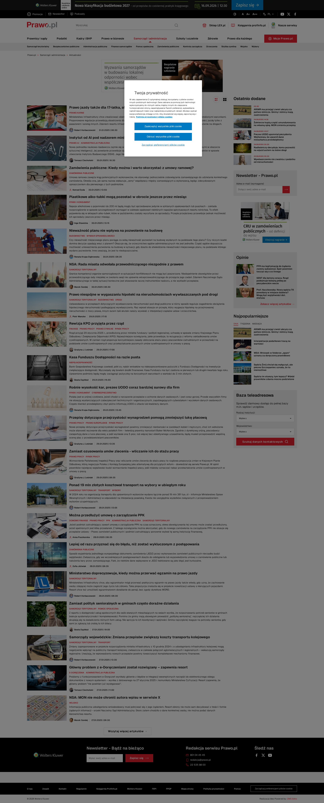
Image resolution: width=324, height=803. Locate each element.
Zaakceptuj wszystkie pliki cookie (163, 126)
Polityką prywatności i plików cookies (154, 117)
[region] (163, 118)
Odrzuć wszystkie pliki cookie (163, 136)
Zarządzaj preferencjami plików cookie (163, 144)
